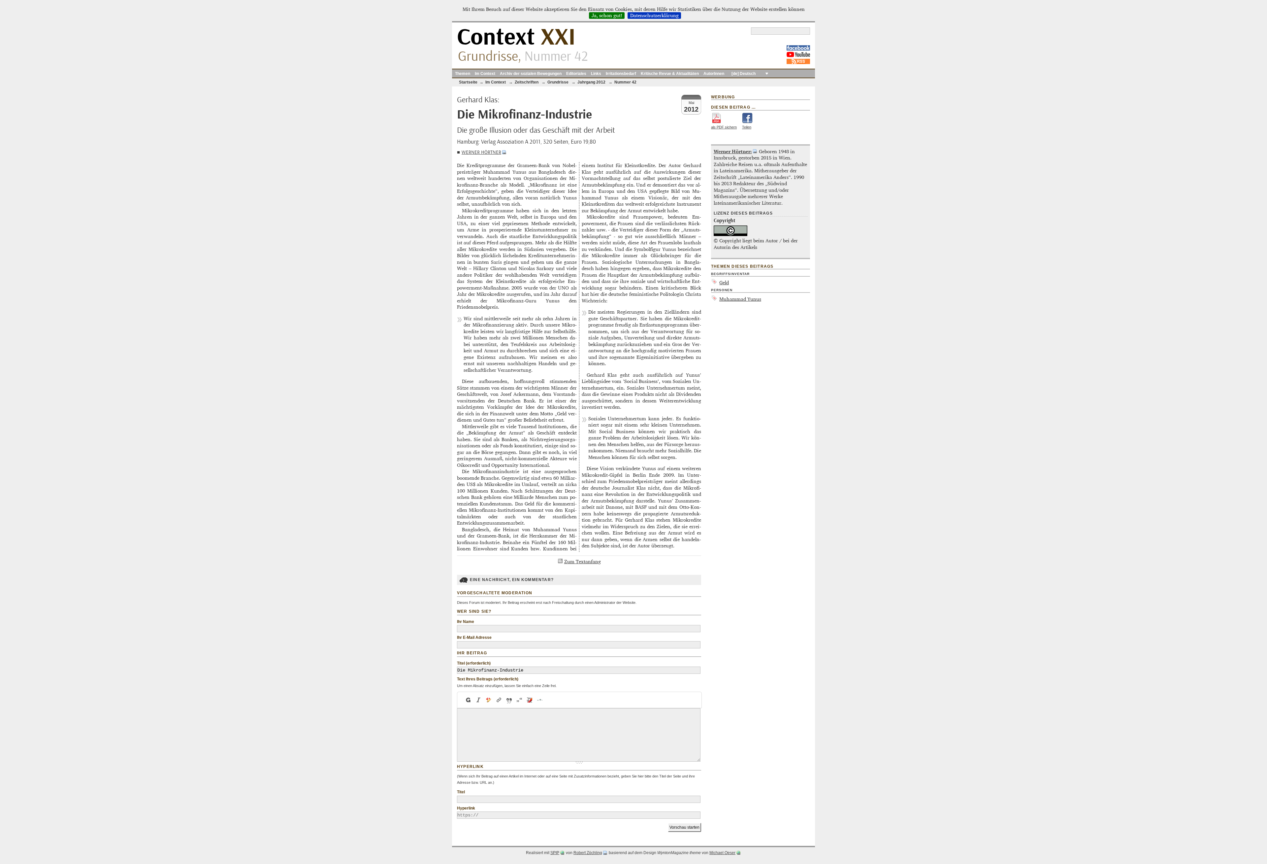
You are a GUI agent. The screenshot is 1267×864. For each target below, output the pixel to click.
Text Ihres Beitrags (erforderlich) (487, 679)
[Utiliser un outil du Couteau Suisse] (530, 700)
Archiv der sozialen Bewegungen (531, 73)
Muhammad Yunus (740, 298)
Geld (724, 282)
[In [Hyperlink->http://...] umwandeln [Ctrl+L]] (499, 700)
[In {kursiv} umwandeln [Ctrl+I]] (478, 700)
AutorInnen (713, 73)
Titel (461, 792)
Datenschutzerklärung (654, 15)
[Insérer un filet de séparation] (540, 700)
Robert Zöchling (587, 852)
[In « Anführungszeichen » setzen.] (519, 700)
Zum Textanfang (582, 561)
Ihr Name (465, 621)
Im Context (485, 73)
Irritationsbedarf (621, 73)
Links (596, 73)
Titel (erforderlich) (474, 663)
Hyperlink (466, 808)
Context (516, 37)
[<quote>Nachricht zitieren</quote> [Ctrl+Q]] (509, 700)
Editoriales (576, 73)
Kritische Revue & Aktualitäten (670, 73)
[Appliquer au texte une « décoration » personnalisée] (489, 700)
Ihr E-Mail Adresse (474, 637)
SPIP (554, 852)
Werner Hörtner (481, 152)
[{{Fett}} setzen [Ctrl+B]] (467, 700)
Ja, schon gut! (607, 15)
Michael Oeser (722, 852)
